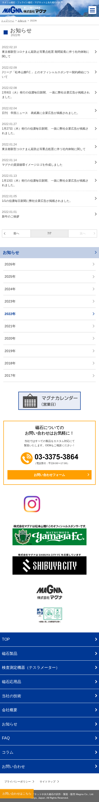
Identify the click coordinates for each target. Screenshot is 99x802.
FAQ (6, 738)
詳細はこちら (49, 52)
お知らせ (11, 252)
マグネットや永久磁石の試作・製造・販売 (52, 794)
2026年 (10, 264)
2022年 (10, 314)
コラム (7, 752)
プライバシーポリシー (17, 781)
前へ (16, 233)
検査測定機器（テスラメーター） (31, 667)
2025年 (10, 276)
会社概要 (9, 710)
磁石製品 (9, 653)
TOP (6, 639)
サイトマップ (48, 781)
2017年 (10, 375)
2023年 (10, 301)
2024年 (10, 289)
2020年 (10, 338)
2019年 (10, 351)
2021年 (10, 326)
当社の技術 (11, 696)
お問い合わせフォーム (49, 475)
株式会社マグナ (49, 592)
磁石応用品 (11, 682)
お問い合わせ (13, 766)
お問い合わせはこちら (16, 793)
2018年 (10, 363)
